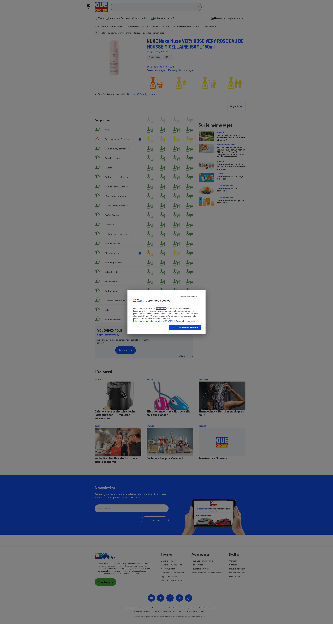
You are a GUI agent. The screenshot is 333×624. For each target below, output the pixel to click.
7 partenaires (161, 308)
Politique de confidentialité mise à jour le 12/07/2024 (153, 321)
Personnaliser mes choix (185, 321)
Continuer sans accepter (188, 296)
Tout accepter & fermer (185, 328)
